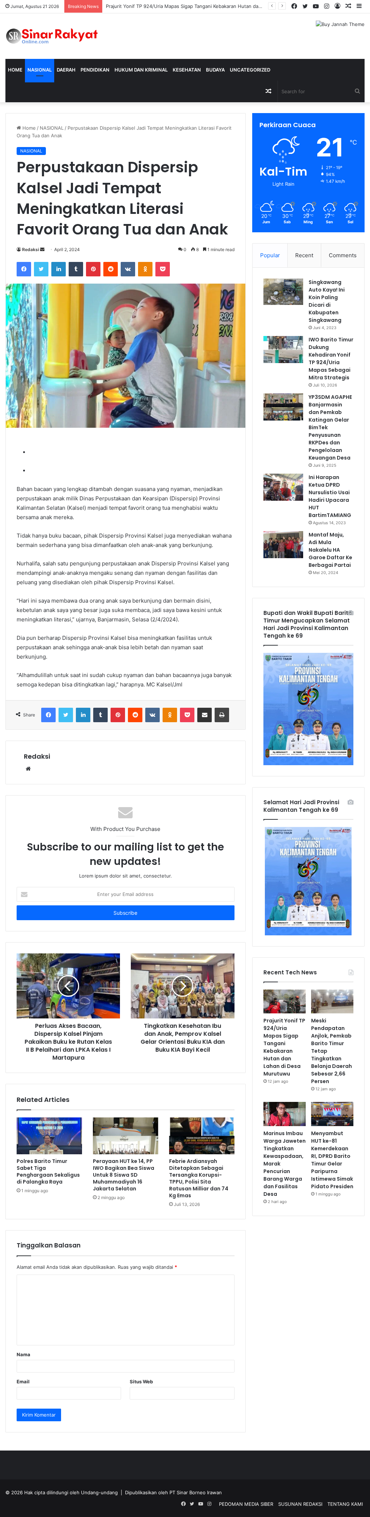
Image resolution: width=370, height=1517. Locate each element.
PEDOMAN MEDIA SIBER (246, 1504)
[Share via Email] (204, 715)
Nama (23, 1354)
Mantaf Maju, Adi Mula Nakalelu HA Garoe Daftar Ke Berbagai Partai (330, 550)
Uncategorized (250, 70)
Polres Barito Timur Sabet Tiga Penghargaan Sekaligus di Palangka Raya (48, 1171)
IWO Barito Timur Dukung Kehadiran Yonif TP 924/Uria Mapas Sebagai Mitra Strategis (331, 358)
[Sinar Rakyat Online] (61, 36)
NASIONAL (39, 70)
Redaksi (30, 249)
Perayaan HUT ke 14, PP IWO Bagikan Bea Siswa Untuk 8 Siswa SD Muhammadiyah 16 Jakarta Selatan (123, 1175)
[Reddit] (110, 269)
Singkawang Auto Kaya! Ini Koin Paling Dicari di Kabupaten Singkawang (327, 301)
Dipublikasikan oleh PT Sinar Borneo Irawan (173, 1492)
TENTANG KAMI (345, 1504)
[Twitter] (41, 269)
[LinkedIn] (58, 269)
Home (15, 70)
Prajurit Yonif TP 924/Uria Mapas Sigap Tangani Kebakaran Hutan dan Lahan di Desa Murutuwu (284, 1047)
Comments (343, 255)
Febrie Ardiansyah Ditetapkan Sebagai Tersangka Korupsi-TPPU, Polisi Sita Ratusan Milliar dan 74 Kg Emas (198, 1178)
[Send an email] (42, 249)
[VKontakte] (128, 269)
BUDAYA (215, 70)
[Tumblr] (76, 269)
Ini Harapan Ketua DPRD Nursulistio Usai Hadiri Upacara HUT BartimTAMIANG (330, 496)
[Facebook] (24, 269)
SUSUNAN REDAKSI (300, 1504)
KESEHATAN (187, 70)
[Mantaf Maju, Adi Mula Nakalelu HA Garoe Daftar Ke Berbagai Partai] (283, 544)
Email (23, 1381)
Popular (270, 255)
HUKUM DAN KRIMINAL (141, 70)
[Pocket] (162, 269)
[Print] (222, 715)
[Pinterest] (93, 269)
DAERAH (66, 70)
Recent (304, 255)
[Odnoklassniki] (145, 269)
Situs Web (141, 1381)
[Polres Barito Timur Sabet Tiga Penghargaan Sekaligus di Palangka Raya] (49, 1135)
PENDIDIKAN (95, 70)
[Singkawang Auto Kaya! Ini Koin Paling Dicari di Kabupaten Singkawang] (283, 292)
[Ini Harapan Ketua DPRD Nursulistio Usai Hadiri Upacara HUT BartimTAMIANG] (283, 487)
